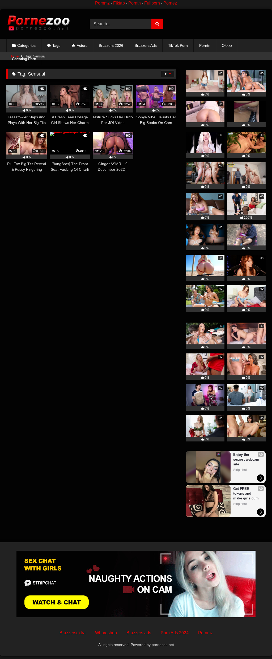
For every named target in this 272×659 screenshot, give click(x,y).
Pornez (170, 3)
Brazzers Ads (146, 45)
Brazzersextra (73, 633)
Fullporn (152, 3)
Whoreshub (106, 633)
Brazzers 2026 (111, 45)
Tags (56, 45)
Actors (82, 45)
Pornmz (102, 3)
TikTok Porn (178, 45)
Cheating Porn (24, 59)
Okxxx (227, 45)
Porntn (134, 3)
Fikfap (119, 3)
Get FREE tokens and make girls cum (246, 493)
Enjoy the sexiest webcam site (246, 459)
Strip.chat (240, 470)
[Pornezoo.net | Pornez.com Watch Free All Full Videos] (42, 24)
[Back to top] (255, 643)
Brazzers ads (138, 633)
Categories (26, 45)
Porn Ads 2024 (175, 633)
